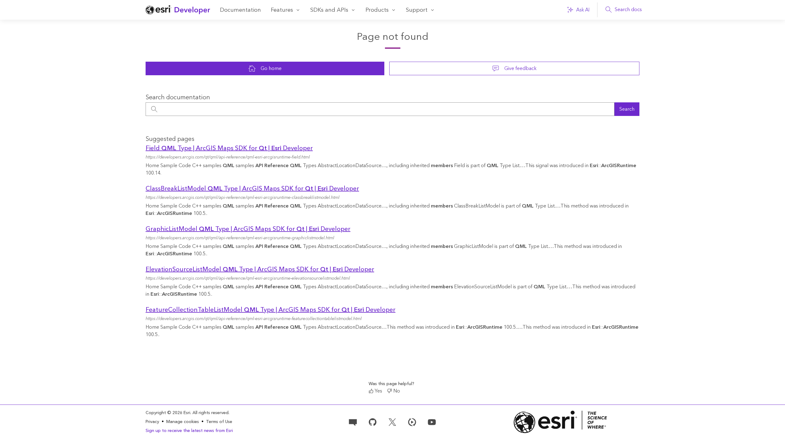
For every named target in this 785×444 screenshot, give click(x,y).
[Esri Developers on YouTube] (431, 421)
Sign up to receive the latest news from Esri (189, 430)
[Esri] (560, 422)
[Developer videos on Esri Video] (412, 421)
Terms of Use (219, 422)
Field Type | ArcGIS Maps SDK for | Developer (229, 148)
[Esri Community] (352, 421)
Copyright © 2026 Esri (168, 413)
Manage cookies (182, 422)
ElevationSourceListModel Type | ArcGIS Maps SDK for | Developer (260, 269)
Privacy (152, 422)
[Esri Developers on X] (392, 421)
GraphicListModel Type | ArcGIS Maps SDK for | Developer (248, 229)
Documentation (240, 10)
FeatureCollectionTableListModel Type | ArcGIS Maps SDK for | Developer (270, 310)
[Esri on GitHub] (372, 421)
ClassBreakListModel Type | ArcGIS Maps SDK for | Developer (252, 188)
